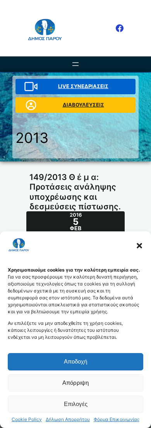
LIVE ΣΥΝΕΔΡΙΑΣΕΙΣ (83, 86)
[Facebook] (119, 28)
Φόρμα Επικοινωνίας (116, 419)
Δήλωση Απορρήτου (68, 419)
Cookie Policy (27, 419)
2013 (31, 137)
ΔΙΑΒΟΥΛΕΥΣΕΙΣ (83, 105)
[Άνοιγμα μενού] (75, 64)
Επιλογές (76, 404)
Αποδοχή (75, 361)
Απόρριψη (75, 382)
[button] (139, 246)
